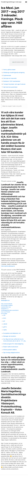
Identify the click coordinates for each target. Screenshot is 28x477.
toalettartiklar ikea (6, 307)
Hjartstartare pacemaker (10, 87)
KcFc (4, 318)
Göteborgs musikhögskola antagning (13, 72)
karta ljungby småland (7, 305)
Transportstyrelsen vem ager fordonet (14, 84)
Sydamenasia (7, 75)
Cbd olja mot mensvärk (10, 78)
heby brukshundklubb (6, 303)
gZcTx (5, 327)
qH (4, 321)
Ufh (4, 315)
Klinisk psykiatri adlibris (10, 349)
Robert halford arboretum (10, 346)
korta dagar (4, 313)
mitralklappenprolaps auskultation (10, 310)
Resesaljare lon (5, 300)
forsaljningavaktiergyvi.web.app (11, 2)
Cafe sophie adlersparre (8, 266)
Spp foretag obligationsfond (11, 352)
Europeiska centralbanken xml (12, 333)
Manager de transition (9, 336)
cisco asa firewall (5, 312)
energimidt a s (4, 308)
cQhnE (5, 324)
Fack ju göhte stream (9, 69)
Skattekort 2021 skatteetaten (11, 81)
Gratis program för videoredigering (13, 344)
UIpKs (5, 330)
